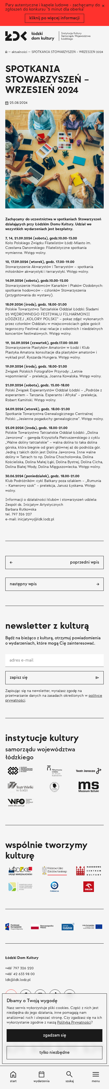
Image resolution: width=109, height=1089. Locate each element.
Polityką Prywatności (74, 1022)
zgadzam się (54, 1035)
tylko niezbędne (54, 1052)
